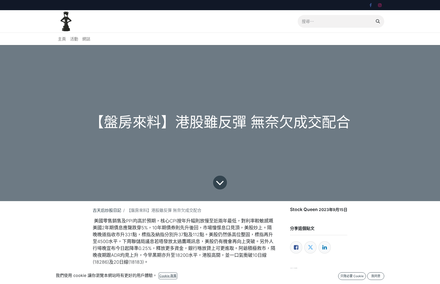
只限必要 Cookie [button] (352, 276)
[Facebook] (370, 5)
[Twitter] (310, 247)
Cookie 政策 (167, 276)
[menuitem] (62, 39)
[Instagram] (380, 5)
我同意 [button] (375, 276)
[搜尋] (378, 21)
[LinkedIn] (325, 247)
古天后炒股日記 (107, 210)
